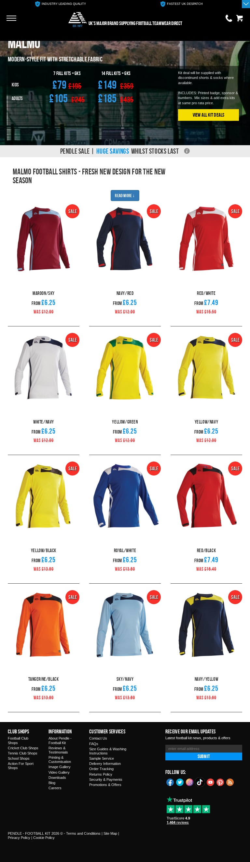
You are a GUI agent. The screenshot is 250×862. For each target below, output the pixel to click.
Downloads (57, 778)
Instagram (190, 782)
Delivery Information (105, 764)
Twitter (180, 782)
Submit (204, 756)
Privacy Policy (19, 838)
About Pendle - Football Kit (60, 740)
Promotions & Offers (105, 785)
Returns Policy (100, 774)
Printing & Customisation (60, 759)
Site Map (110, 833)
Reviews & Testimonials (58, 750)
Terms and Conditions (83, 833)
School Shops (19, 758)
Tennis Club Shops (22, 753)
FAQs (93, 744)
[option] (60, 4)
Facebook (170, 782)
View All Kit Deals (209, 115)
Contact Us (98, 738)
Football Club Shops (18, 740)
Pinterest (220, 782)
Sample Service (101, 758)
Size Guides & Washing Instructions (107, 751)
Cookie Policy (44, 838)
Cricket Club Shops (23, 748)
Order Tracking (101, 769)
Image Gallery (60, 767)
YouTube (210, 782)
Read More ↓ (125, 195)
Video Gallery (59, 772)
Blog (52, 783)
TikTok (200, 782)
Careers (55, 788)
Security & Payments (105, 779)
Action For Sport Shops (21, 766)
